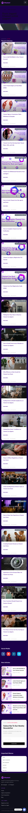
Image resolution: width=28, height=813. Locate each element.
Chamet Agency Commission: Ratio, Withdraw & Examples (18, 695)
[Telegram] (19, 654)
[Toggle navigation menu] (25, 2)
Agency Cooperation (6, 759)
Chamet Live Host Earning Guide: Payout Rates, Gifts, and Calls (19, 707)
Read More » (5, 62)
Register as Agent (5, 805)
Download (4, 765)
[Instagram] (14, 654)
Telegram (12, 784)
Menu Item (5, 770)
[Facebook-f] (3, 654)
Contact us (5, 767)
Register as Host (5, 803)
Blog (2, 797)
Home (5, 9)
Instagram (5, 784)
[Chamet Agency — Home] (5, 3)
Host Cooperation (6, 762)
